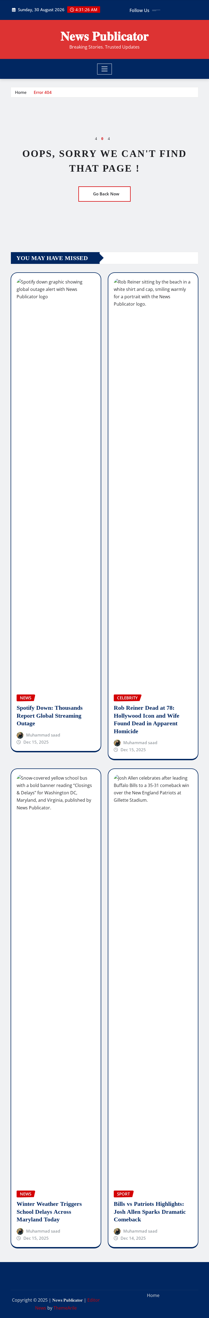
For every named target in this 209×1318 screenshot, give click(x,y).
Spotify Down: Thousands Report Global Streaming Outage (50, 715)
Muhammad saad (43, 735)
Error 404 (43, 92)
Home (21, 92)
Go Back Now (106, 193)
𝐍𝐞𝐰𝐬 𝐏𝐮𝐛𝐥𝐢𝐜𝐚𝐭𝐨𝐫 (105, 35)
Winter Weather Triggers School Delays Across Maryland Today (49, 1211)
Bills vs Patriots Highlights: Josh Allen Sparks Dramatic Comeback (150, 1211)
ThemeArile (65, 1308)
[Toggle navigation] (104, 69)
